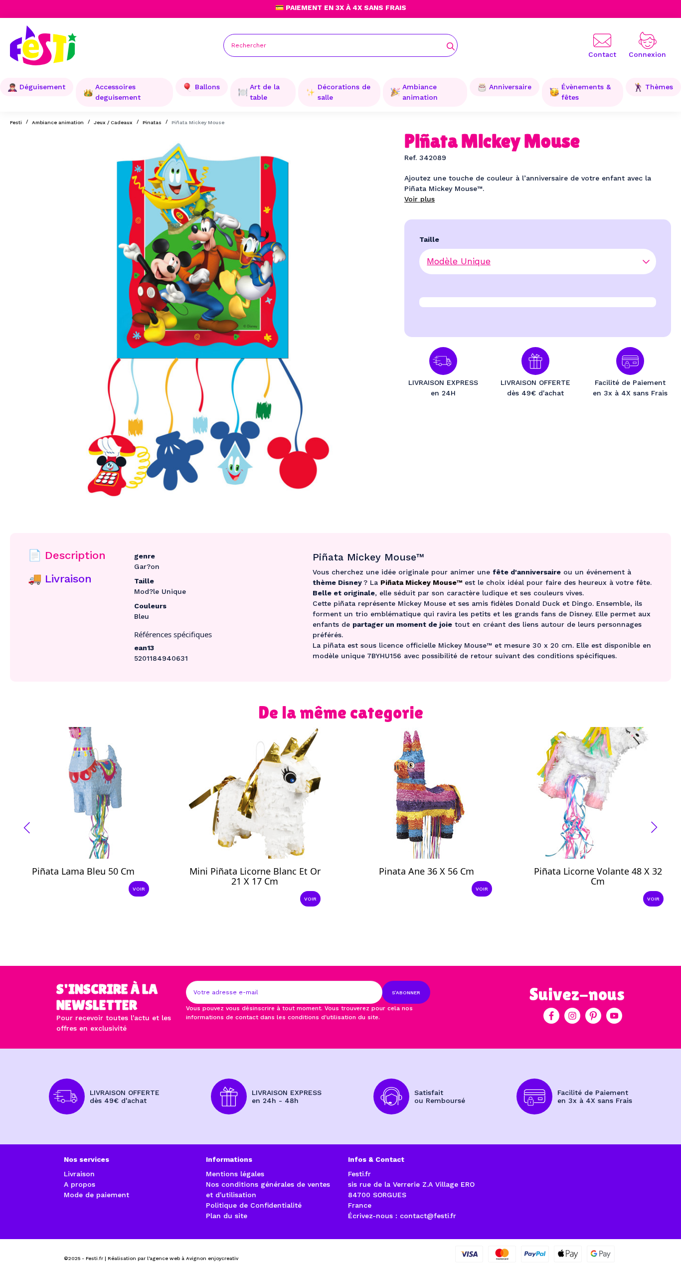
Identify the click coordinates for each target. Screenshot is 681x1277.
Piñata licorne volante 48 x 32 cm (598, 876)
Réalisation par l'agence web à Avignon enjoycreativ (173, 1258)
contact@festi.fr (428, 1216)
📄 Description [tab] (67, 555)
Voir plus (419, 199)
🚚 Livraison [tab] (60, 578)
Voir (139, 889)
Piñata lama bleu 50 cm (83, 871)
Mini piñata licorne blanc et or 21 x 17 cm (255, 876)
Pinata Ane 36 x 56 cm (426, 871)
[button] (27, 828)
